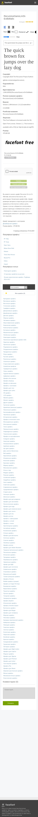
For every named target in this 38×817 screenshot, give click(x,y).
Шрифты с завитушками (10, 518)
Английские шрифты (9, 528)
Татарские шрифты (9, 596)
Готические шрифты (9, 306)
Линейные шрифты (9, 542)
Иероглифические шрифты (11, 323)
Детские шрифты (8, 315)
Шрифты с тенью (8, 523)
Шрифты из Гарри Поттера (11, 584)
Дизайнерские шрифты (10, 223)
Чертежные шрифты (9, 414)
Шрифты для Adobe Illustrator (12, 547)
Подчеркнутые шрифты (10, 347)
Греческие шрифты (9, 405)
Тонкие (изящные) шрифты (11, 576)
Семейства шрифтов (9, 366)
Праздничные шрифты (10, 352)
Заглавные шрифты (9, 320)
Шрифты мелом (8, 545)
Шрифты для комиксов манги (12, 509)
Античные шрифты (9, 538)
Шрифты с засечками (9, 385)
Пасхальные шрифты (9, 552)
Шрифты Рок (7, 666)
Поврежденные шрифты (10, 431)
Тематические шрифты (10, 434)
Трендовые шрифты (9, 557)
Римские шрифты (8, 475)
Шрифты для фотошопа (10, 535)
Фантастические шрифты (11, 504)
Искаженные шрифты (9, 458)
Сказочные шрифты (9, 361)
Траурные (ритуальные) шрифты (13, 550)
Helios (5, 261)
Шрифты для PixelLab (10, 658)
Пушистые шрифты (9, 591)
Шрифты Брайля (8, 600)
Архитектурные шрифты (10, 526)
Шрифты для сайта (9, 390)
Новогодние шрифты (10, 271)
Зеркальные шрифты (9, 562)
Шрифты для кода (8, 506)
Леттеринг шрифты (9, 646)
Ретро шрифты (7, 354)
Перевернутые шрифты (10, 559)
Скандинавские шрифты (10, 642)
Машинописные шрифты (10, 332)
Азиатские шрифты (9, 441)
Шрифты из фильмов (9, 383)
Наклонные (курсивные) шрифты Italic (14, 339)
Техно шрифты (7, 426)
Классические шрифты (10, 678)
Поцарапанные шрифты (10, 349)
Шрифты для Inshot (9, 661)
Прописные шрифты (9, 344)
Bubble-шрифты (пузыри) (11, 581)
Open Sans (7, 245)
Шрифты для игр (8, 513)
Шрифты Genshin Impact (10, 605)
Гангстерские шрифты (10, 663)
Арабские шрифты (9, 446)
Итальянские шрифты (10, 603)
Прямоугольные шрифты (11, 429)
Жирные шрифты (8, 318)
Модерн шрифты (8, 472)
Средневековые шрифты (10, 489)
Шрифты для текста (9, 511)
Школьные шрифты (9, 497)
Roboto (6, 251)
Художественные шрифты (11, 373)
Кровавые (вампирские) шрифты (13, 620)
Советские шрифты (9, 484)
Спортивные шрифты (9, 571)
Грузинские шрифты (9, 644)
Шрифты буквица (8, 381)
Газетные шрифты (8, 627)
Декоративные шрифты (10, 310)
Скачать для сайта (19, 184)
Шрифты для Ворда (9, 610)
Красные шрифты (8, 639)
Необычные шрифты (9, 335)
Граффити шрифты (9, 308)
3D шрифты (7, 393)
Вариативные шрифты (10, 588)
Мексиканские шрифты (10, 468)
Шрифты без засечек (9, 378)
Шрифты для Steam (9, 668)
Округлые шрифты (9, 342)
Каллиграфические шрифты (11, 412)
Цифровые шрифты (9, 376)
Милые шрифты (8, 673)
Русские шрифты (8, 356)
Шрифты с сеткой (8, 521)
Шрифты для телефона (10, 613)
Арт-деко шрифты (8, 448)
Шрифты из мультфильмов (11, 436)
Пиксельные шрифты (9, 410)
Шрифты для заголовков (10, 501)
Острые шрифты (8, 533)
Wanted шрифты (8, 397)
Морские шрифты (8, 615)
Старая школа (7, 492)
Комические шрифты (9, 325)
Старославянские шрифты (11, 364)
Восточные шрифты (9, 303)
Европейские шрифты (10, 455)
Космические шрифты (10, 530)
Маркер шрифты (8, 465)
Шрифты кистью (8, 516)
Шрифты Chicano (8, 579)
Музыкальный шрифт (9, 574)
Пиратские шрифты (9, 634)
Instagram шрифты (9, 439)
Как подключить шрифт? (18, 187)
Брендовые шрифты (9, 298)
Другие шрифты (8, 402)
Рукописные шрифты (9, 359)
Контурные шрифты (9, 330)
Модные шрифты (8, 654)
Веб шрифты (7, 453)
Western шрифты (8, 400)
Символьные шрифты (10, 569)
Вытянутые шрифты (9, 608)
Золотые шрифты (8, 629)
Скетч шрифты (7, 482)
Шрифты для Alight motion (11, 649)
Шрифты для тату (8, 388)
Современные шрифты (10, 487)
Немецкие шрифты (9, 625)
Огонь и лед (7, 470)
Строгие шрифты (8, 540)
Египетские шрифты (9, 632)
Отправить (11, 703)
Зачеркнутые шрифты (10, 598)
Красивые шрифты (9, 463)
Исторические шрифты (10, 417)
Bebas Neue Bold (9, 248)
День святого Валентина (10, 451)
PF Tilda (6, 239)
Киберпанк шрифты (9, 622)
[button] (35, 3)
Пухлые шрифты (8, 593)
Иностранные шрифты (10, 424)
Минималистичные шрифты (11, 675)
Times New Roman (9, 254)
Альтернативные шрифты (11, 443)
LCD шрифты (7, 395)
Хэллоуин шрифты (9, 494)
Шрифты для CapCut (9, 651)
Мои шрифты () (20, 293)
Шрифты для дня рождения (11, 499)
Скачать (18, 181)
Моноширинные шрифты (11, 422)
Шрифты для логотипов (10, 567)
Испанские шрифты (9, 555)
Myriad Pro (7, 257)
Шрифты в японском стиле (11, 419)
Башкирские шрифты (9, 586)
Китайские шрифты (9, 637)
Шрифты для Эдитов (9, 656)
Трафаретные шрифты (10, 368)
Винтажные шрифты (9, 301)
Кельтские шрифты (9, 460)
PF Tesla (6, 242)
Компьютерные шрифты (10, 327)
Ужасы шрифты (8, 371)
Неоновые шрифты (9, 617)
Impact (6, 264)
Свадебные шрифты (9, 480)
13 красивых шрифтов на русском (14, 274)
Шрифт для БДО (8, 564)
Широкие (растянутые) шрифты (13, 671)
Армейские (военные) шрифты (12, 407)
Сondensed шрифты (9, 477)
